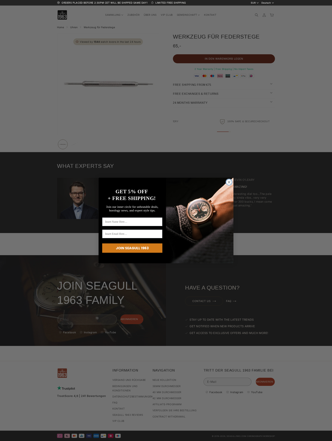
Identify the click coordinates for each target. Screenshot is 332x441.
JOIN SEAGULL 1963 (132, 248)
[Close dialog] (229, 182)
